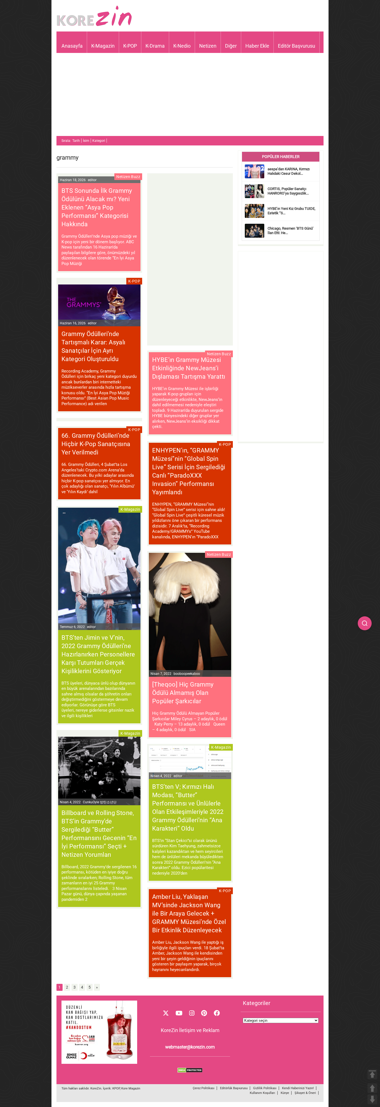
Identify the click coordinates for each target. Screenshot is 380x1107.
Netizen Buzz (128, 176)
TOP (372, 1074)
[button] (365, 623)
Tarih (76, 141)
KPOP (116, 1088)
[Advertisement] (190, 97)
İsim (86, 141)
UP (372, 1088)
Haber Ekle (257, 46)
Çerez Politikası (203, 1088)
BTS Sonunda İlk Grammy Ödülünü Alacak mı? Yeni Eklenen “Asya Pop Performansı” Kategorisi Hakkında (96, 207)
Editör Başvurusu (296, 46)
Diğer (231, 46)
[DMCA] (190, 1071)
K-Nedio (182, 46)
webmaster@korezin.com (190, 1047)
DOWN (372, 1099)
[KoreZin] (94, 25)
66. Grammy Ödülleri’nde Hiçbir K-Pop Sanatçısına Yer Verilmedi (95, 444)
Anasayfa (72, 46)
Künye (285, 1093)
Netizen (207, 46)
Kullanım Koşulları (262, 1093)
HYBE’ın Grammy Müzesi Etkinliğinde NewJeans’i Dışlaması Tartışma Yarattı (188, 368)
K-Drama (155, 46)
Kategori (98, 141)
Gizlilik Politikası (265, 1088)
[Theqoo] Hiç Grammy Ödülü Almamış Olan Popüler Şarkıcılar (183, 693)
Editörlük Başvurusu (234, 1088)
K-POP (130, 46)
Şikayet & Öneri (305, 1093)
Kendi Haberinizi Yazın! (298, 1088)
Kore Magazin (130, 1088)
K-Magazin (103, 46)
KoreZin (95, 1088)
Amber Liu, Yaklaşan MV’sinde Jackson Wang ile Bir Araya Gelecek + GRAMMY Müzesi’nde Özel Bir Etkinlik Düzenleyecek (189, 913)
